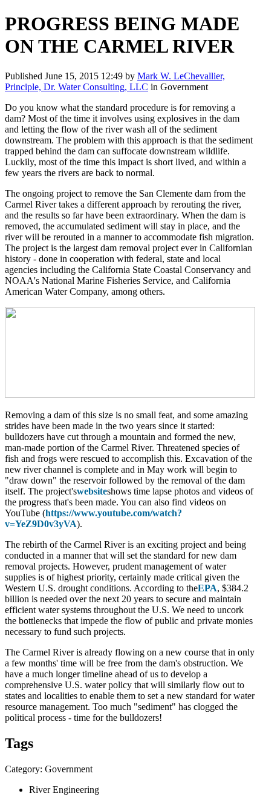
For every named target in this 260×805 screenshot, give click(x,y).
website (92, 491)
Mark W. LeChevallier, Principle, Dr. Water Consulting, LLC (115, 81)
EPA (207, 588)
